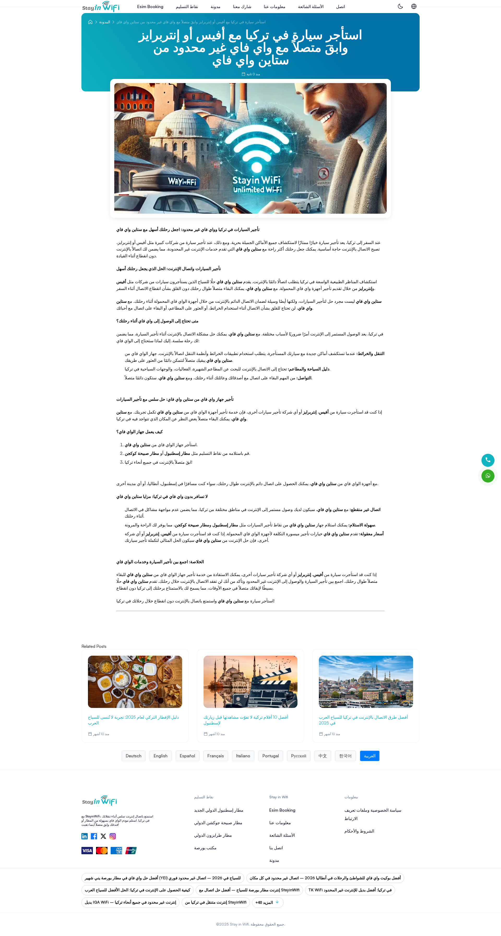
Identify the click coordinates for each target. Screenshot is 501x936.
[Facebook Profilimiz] (94, 837)
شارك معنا (242, 6)
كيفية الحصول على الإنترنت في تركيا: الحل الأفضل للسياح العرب (137, 889)
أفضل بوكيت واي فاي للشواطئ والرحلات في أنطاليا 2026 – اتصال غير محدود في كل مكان (325, 877)
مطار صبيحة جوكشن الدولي (218, 822)
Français (215, 755)
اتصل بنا (276, 847)
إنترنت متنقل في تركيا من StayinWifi (216, 902)
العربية (369, 755)
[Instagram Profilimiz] (113, 837)
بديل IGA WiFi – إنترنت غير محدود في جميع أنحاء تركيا (130, 902)
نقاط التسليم (187, 6)
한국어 (345, 755)
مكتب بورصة (205, 847)
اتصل (340, 6)
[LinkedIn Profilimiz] (84, 837)
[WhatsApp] (487, 475)
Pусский (298, 755)
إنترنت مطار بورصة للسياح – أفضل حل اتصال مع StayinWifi (249, 889)
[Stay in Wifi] (101, 6)
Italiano (243, 755)
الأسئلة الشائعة (311, 6)
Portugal (271, 755)
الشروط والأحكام (359, 831)
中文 (323, 755)
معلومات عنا (274, 6)
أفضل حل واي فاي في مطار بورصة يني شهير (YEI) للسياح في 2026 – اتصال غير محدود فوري (163, 877)
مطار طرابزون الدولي (213, 835)
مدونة (215, 6)
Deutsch (133, 755)
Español (187, 755)
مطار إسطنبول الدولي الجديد (218, 810)
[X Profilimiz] (103, 837)
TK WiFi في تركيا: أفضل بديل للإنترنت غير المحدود (350, 889)
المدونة (104, 22)
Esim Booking (150, 6)
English (161, 755)
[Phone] (487, 460)
